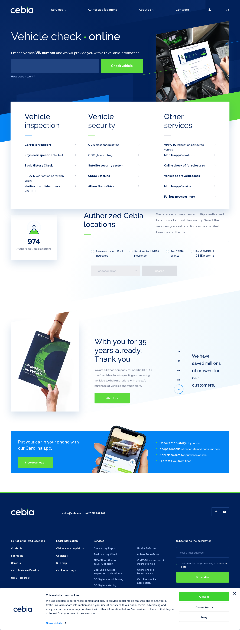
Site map (61, 563)
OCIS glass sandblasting (108, 579)
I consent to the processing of (198, 563)
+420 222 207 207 (95, 513)
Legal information (67, 541)
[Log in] (210, 10)
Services (57, 9)
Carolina (177, 186)
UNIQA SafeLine (146, 548)
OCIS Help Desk (20, 577)
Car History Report (105, 548)
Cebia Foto (179, 155)
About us (145, 9)
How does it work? (23, 76)
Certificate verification (25, 570)
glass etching (100, 155)
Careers (16, 563)
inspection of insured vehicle (184, 147)
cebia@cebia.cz (71, 513)
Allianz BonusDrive (148, 554)
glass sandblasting (103, 144)
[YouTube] (224, 511)
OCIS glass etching (105, 585)
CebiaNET (62, 555)
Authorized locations (102, 9)
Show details (54, 623)
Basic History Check (106, 554)
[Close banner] (234, 593)
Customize (202, 607)
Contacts (182, 9)
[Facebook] (216, 511)
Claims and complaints (70, 548)
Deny (204, 617)
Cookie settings (66, 570)
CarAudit (44, 155)
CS (227, 9)
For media (17, 555)
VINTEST (42, 188)
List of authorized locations (28, 541)
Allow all (204, 596)
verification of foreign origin (44, 178)
